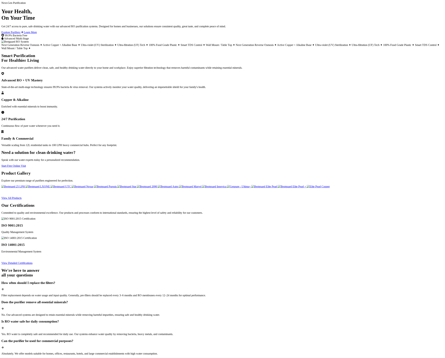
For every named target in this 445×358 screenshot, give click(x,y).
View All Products (11, 197)
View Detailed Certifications (17, 263)
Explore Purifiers (11, 32)
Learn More (30, 32)
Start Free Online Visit (13, 165)
